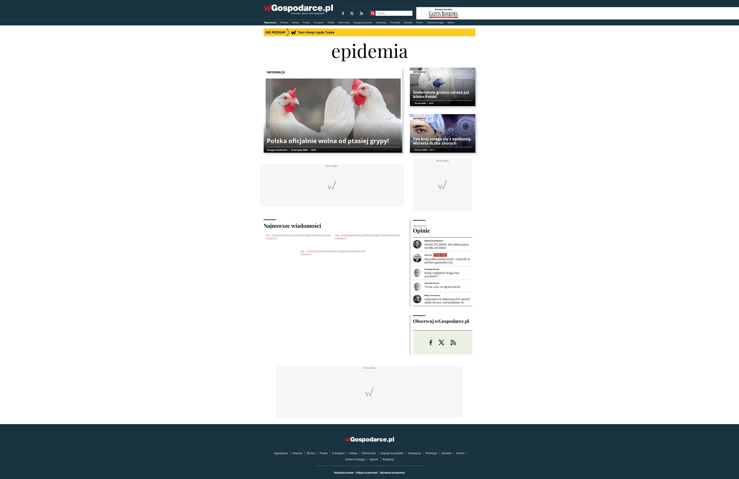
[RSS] (361, 13)
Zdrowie (408, 22)
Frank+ (419, 22)
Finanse (284, 22)
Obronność (344, 22)
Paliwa (331, 22)
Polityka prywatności (367, 472)
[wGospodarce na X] (352, 13)
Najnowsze (270, 22)
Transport (318, 22)
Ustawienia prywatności (392, 472)
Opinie (450, 22)
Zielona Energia (435, 22)
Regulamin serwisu (344, 472)
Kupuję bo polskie (363, 22)
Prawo (306, 22)
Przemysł (395, 22)
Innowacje (381, 22)
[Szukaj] (373, 13)
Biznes (295, 22)
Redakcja (388, 459)
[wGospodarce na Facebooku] (343, 13)
